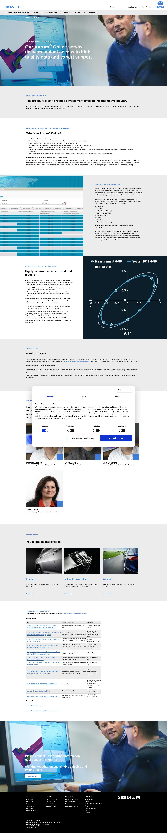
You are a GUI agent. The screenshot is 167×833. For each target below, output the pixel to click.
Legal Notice (89, 799)
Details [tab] (83, 397)
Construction (51, 12)
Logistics (87, 810)
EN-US (120, 390)
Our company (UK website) (17, 12)
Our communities (70, 801)
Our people (29, 808)
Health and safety (90, 808)
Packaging (93, 12)
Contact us (132, 7)
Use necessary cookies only (83, 438)
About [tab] (117, 397)
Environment (69, 804)
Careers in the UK (51, 799)
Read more (30, 594)
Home (28, 17)
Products (38, 12)
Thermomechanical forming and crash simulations (42, 696)
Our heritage (30, 806)
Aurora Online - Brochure (34, 706)
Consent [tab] (49, 397)
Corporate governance (72, 799)
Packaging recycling (71, 806)
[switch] (70, 430)
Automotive (80, 12)
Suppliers (88, 806)
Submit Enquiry (33, 776)
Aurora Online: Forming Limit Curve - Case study (42, 711)
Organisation (30, 804)
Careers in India (51, 806)
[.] (107, 7)
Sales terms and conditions (93, 803)
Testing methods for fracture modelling (38, 691)
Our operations (31, 810)
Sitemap (87, 813)
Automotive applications (76, 579)
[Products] (44, 561)
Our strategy (30, 801)
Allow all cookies (116, 438)
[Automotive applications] (82, 561)
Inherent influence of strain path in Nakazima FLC (42, 684)
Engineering (66, 12)
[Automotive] (120, 561)
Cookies (87, 801)
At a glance (29, 799)
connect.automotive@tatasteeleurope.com (73, 613)
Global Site (88, 797)
